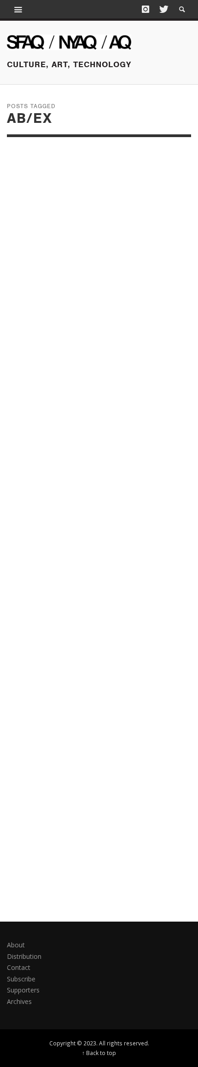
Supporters (23, 990)
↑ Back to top (99, 1052)
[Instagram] (145, 9)
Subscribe (21, 979)
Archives (19, 1001)
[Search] (18, 9)
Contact (18, 967)
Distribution (24, 956)
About (16, 944)
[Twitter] (163, 9)
